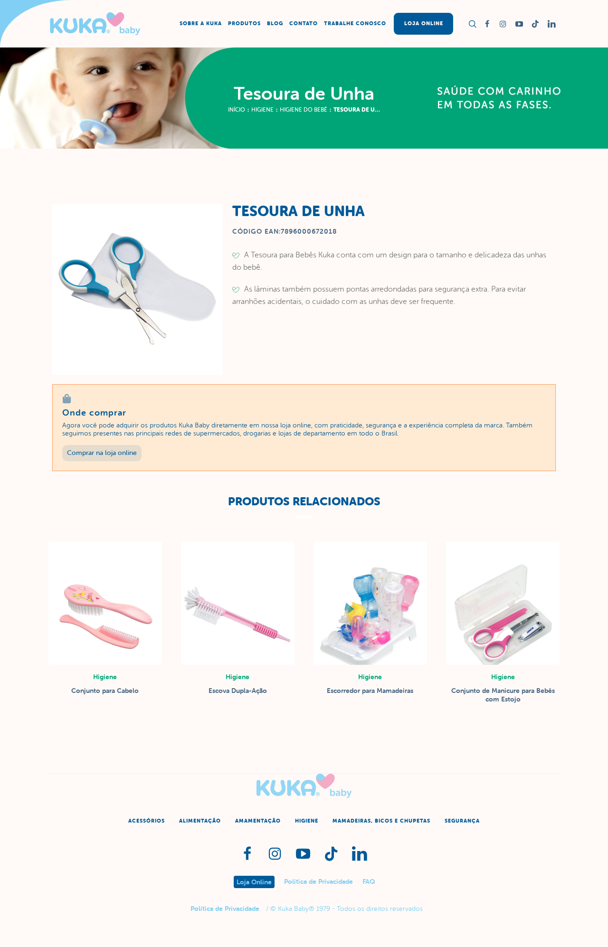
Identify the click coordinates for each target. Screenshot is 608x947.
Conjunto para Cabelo (105, 690)
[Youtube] (519, 24)
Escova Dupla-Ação (238, 690)
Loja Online (254, 882)
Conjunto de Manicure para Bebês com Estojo (503, 694)
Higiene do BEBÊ (303, 109)
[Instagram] (503, 24)
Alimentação (200, 821)
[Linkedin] (551, 24)
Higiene (262, 109)
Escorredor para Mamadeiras (370, 690)
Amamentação (258, 821)
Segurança (462, 821)
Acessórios (146, 821)
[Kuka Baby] (304, 786)
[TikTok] (535, 24)
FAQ (368, 881)
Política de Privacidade (318, 881)
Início (236, 109)
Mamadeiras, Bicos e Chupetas (381, 821)
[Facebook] (487, 24)
